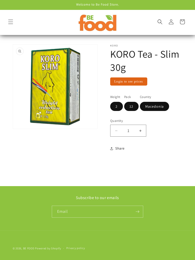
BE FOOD (29, 248)
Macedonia (154, 106)
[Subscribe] (137, 212)
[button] (10, 21)
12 (131, 106)
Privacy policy (75, 248)
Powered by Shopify (48, 248)
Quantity (116, 121)
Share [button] (120, 148)
